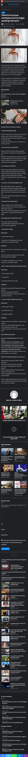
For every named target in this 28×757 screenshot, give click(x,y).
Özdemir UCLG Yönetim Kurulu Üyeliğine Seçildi (18, 611)
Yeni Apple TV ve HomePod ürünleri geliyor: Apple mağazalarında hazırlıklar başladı (17, 604)
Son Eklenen (14, 555)
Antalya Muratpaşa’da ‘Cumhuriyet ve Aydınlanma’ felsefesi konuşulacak (7, 458)
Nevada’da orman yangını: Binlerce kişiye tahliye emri (17, 590)
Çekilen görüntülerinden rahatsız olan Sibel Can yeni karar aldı (21, 475)
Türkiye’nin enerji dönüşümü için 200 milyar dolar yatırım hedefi (17, 685)
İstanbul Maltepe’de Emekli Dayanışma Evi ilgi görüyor (6, 491)
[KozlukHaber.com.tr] (14, 4)
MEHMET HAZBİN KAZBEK (8, 24)
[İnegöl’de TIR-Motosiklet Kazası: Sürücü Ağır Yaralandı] (5, 651)
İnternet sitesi (4, 534)
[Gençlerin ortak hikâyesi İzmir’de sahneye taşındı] (7, 468)
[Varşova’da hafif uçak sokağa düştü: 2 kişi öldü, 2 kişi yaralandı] (5, 632)
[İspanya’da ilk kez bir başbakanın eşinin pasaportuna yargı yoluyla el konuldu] (5, 664)
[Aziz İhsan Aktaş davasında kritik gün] (5, 597)
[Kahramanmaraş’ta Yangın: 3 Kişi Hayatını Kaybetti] (5, 645)
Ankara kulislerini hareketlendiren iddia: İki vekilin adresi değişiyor (17, 566)
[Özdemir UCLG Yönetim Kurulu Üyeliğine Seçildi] (5, 612)
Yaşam (9, 9)
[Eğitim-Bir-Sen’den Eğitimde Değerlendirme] (5, 638)
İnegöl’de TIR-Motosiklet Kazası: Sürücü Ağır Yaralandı (18, 650)
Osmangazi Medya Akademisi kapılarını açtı (20, 458)
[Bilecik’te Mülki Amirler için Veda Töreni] (5, 619)
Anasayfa (4, 9)
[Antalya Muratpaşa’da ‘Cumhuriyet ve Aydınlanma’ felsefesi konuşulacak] (7, 451)
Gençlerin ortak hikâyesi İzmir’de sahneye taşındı (5, 474)
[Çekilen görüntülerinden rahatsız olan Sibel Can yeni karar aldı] (21, 468)
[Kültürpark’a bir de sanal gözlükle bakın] (5, 102)
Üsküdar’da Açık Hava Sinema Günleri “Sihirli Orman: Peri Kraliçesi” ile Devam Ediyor (20, 491)
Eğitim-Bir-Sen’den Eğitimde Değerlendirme (17, 637)
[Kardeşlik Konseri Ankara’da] (5, 625)
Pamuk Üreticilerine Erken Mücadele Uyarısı (17, 656)
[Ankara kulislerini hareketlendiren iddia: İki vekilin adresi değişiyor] (5, 567)
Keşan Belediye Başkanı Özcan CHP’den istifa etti (18, 671)
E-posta (3, 529)
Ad (2, 524)
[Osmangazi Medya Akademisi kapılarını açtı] (21, 451)
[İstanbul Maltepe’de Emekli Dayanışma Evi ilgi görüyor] (7, 484)
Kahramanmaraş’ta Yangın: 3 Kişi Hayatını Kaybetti (18, 643)
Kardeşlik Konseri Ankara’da (17, 623)
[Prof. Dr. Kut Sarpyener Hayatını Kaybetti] (5, 679)
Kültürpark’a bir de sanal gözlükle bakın (16, 583)
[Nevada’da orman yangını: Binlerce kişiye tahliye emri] (5, 591)
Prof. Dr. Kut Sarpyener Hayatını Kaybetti (16, 678)
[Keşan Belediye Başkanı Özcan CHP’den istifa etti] (5, 673)
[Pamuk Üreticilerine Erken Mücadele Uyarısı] (5, 658)
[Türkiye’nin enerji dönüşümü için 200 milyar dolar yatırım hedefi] (5, 685)
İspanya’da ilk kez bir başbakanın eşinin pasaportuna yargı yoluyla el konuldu (18, 665)
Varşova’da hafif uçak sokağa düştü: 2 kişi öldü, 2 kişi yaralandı (18, 631)
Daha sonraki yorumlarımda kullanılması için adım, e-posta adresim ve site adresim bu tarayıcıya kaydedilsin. (13, 542)
